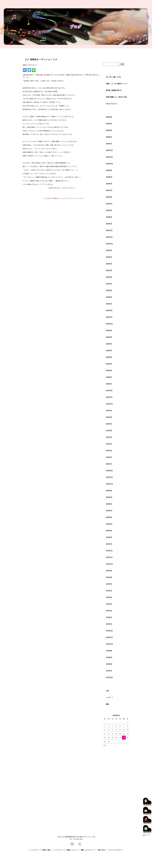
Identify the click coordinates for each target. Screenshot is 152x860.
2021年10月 (109, 404)
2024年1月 (109, 224)
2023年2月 (109, 297)
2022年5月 (109, 357)
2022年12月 (109, 310)
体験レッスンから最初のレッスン (117, 84)
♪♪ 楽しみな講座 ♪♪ (51, 198)
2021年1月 (109, 464)
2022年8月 (109, 337)
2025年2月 (109, 137)
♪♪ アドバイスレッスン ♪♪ (73, 198)
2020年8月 (109, 497)
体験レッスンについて (131, 4)
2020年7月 (109, 504)
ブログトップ (116, 58)
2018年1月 (109, 671)
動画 (107, 704)
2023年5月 (109, 277)
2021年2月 (109, 457)
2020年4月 (109, 524)
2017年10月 (109, 677)
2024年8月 (109, 177)
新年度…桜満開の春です (114, 90)
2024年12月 (109, 150)
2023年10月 (109, 244)
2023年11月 (109, 237)
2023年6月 (109, 270)
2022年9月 (109, 330)
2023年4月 (109, 284)
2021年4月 (109, 444)
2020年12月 (109, 470)
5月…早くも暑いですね (113, 77)
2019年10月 (109, 564)
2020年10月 (109, 484)
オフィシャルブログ (115, 850)
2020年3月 (109, 531)
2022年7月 (109, 344)
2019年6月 (109, 591)
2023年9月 (109, 250)
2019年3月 (109, 611)
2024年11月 (109, 157)
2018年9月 (109, 651)
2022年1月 (109, 384)
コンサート (109, 697)
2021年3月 (109, 450)
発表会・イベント (118, 4)
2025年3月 (109, 130)
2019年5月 (109, 597)
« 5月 (104, 745)
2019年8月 (109, 577)
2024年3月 (109, 210)
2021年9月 (109, 410)
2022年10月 (109, 324)
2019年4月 (109, 604)
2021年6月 (109, 430)
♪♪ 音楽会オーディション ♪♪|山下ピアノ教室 (18, 10)
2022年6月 (109, 350)
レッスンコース (107, 4)
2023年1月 (109, 304)
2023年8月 (109, 257)
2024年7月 (109, 184)
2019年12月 (109, 551)
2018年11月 (109, 637)
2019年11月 (109, 557)
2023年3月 (109, 290)
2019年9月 (109, 571)
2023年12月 (109, 230)
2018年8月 (109, 657)
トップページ (87, 4)
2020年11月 (109, 477)
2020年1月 (109, 544)
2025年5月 (109, 117)
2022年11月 (109, 317)
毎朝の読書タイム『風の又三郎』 (117, 97)
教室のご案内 (97, 4)
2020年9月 (109, 490)
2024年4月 (109, 204)
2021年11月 (109, 397)
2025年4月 (109, 124)
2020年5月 (109, 517)
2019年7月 (109, 584)
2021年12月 (109, 390)
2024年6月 (109, 190)
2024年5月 (109, 197)
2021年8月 (109, 417)
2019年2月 (109, 617)
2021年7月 (109, 424)
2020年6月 (109, 511)
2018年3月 (109, 664)
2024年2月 (109, 217)
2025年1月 (109, 144)
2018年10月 (109, 644)
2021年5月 (109, 437)
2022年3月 (109, 370)
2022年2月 (109, 377)
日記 (107, 691)
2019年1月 (109, 624)
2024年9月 (109, 170)
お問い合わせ (143, 4)
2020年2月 (109, 537)
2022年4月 (109, 364)
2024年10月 (109, 164)
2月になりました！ (112, 104)
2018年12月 (109, 631)
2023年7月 (109, 264)
